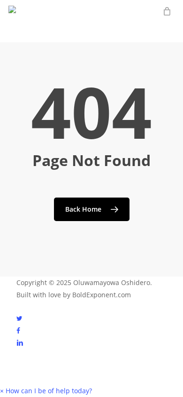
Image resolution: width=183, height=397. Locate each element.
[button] (46, 390)
